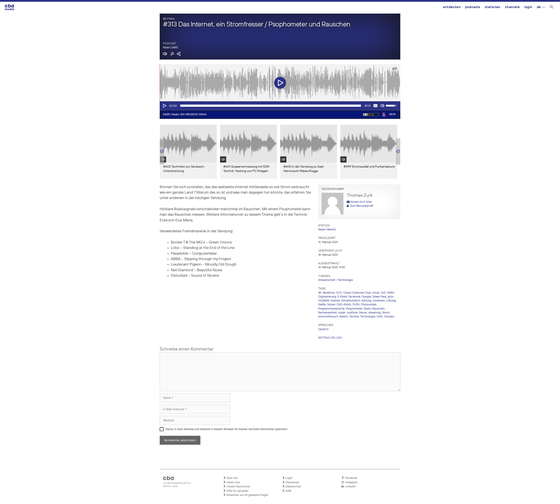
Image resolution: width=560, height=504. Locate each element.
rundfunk (352, 312)
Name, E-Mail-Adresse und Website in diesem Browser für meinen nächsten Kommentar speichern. (227, 429)
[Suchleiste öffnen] (551, 8)
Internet (335, 300)
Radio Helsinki (327, 229)
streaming (374, 312)
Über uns (232, 478)
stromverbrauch (328, 316)
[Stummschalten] (382, 105)
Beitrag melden (330, 338)
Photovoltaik (368, 304)
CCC (339, 292)
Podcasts (472, 7)
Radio (367, 308)
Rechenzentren (327, 312)
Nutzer (331, 304)
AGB (288, 491)
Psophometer (354, 308)
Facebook (354, 296)
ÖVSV (356, 304)
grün (390, 296)
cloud (375, 292)
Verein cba (233, 482)
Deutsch (323, 329)
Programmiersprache (331, 308)
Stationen (492, 7)
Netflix (322, 304)
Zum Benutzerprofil (361, 206)
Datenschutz (293, 486)
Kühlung (366, 300)
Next (398, 151)
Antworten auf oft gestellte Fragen (247, 495)
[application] (280, 105)
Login (528, 7)
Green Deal (379, 296)
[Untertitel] (375, 105)
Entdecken (452, 7)
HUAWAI (323, 300)
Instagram (351, 482)
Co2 (382, 292)
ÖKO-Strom (344, 304)
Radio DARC (170, 47)
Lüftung (391, 300)
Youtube (389, 316)
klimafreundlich (350, 300)
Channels (512, 7)
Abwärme (329, 292)
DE (539, 7)
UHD (380, 316)
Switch (343, 316)
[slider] (270, 106)
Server (363, 312)
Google (366, 296)
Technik (354, 316)
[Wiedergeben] (164, 105)
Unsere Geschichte (238, 486)
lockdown (379, 300)
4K (319, 292)
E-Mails (342, 296)
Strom (386, 312)
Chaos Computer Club (357, 292)
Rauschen (378, 308)
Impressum (292, 482)
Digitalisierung (327, 296)
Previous (162, 151)
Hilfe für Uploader (237, 491)
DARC (390, 292)
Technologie (345, 280)
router (341, 312)
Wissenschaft (326, 280)
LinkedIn (350, 486)
